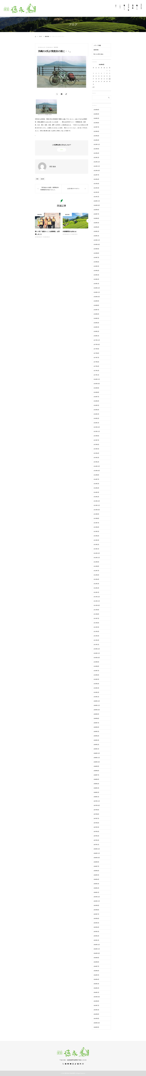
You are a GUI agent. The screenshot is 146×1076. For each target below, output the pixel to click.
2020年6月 (96, 218)
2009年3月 (96, 740)
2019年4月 (96, 270)
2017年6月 (96, 362)
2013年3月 (96, 540)
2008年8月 (96, 770)
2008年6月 (96, 779)
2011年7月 (96, 618)
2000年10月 (97, 1023)
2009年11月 (97, 705)
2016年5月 (96, 405)
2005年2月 (96, 936)
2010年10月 (97, 657)
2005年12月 (97, 896)
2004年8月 (96, 962)
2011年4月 (96, 631)
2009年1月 (96, 749)
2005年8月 (96, 909)
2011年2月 (96, 640)
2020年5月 (96, 222)
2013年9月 (96, 514)
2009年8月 (96, 718)
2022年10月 (97, 170)
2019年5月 (96, 266)
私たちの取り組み (98, 54)
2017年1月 (96, 375)
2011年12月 (97, 596)
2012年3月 (96, 583)
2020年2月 (96, 231)
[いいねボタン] (61, 150)
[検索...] (109, 97)
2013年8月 (96, 518)
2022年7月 (96, 175)
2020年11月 (97, 201)
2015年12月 (97, 427)
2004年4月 (96, 979)
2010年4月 (96, 683)
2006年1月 (96, 892)
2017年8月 (96, 353)
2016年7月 (96, 396)
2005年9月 (96, 905)
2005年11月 (97, 901)
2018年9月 (96, 301)
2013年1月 (96, 549)
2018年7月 (96, 309)
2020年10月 (97, 205)
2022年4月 (96, 179)
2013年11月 (97, 505)
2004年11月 (97, 949)
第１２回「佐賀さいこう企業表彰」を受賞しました (47, 233)
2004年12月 (97, 944)
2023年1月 (96, 157)
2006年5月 (96, 875)
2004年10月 (97, 953)
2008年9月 (96, 766)
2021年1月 (96, 196)
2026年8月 (96, 109)
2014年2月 (96, 496)
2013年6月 (96, 527)
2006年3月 (96, 883)
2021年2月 (96, 192)
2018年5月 (96, 318)
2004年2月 (96, 988)
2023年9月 (96, 148)
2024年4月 (96, 140)
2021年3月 (96, 188)
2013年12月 (97, 501)
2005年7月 (96, 914)
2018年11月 (97, 292)
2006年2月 (96, 888)
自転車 (42, 179)
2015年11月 (97, 431)
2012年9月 (96, 562)
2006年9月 (96, 862)
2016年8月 (96, 392)
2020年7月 (96, 214)
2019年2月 (96, 279)
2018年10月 (97, 296)
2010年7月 (96, 670)
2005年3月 (96, 931)
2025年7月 (96, 127)
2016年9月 (96, 388)
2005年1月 (96, 940)
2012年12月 (97, 553)
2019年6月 (96, 262)
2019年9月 (96, 248)
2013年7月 (96, 522)
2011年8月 (96, 614)
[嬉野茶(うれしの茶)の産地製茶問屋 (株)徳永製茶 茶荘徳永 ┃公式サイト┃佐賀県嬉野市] (20, 8)
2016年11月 (97, 379)
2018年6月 (96, 314)
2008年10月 (97, 762)
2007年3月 (96, 836)
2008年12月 (97, 753)
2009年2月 (96, 744)
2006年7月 (96, 866)
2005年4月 (96, 927)
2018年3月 (96, 327)
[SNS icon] (63, 1064)
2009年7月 (96, 722)
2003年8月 (96, 1001)
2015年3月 (96, 457)
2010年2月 (96, 692)
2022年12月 (97, 161)
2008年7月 (96, 775)
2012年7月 (96, 570)
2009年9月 (96, 714)
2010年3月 (96, 688)
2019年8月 (96, 253)
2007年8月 (96, 814)
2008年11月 (97, 757)
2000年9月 (96, 1027)
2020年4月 (96, 227)
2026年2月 (96, 118)
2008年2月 (96, 792)
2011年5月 (96, 627)
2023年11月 (97, 144)
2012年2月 (96, 588)
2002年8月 (96, 1014)
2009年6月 (96, 727)
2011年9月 (96, 609)
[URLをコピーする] (66, 94)
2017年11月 (97, 340)
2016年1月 (96, 422)
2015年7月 (96, 440)
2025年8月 (96, 122)
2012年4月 (96, 579)
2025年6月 (96, 131)
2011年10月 (97, 605)
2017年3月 (96, 370)
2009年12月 (97, 701)
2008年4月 (96, 783)
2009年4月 (96, 736)
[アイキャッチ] (47, 220)
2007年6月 (96, 822)
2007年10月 (97, 805)
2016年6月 (96, 401)
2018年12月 (97, 288)
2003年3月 (96, 1009)
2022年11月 (97, 166)
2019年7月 (96, 257)
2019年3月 (96, 275)
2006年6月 (96, 870)
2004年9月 (96, 957)
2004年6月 (96, 970)
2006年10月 (97, 857)
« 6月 (93, 87)
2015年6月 (96, 444)
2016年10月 (97, 383)
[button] (35, 221)
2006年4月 (96, 879)
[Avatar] (42, 166)
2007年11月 (97, 801)
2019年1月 (96, 283)
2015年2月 (96, 462)
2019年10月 (97, 244)
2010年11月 (97, 653)
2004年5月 (96, 975)
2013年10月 (97, 509)
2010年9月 (96, 662)
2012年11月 (97, 557)
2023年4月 (96, 153)
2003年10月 (97, 996)
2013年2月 (96, 544)
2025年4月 (96, 135)
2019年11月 (97, 240)
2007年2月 (96, 840)
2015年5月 (96, 449)
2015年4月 (96, 453)
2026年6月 (96, 114)
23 (109, 78)
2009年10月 (97, 709)
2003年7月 (96, 1005)
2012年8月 (96, 566)
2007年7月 (96, 818)
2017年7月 (96, 357)
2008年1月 (96, 796)
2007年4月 (96, 831)
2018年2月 (96, 331)
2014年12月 (97, 466)
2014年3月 (96, 492)
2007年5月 (96, 827)
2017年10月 (97, 344)
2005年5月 (96, 922)
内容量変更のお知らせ (69, 231)
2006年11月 (97, 853)
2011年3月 (96, 635)
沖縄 (37, 179)
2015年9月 (96, 435)
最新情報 (56, 47)
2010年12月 (97, 649)
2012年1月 (96, 592)
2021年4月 (96, 183)
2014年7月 (96, 479)
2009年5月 (96, 731)
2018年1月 (96, 335)
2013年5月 (96, 531)
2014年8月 (96, 475)
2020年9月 (96, 209)
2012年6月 (96, 575)
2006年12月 (97, 849)
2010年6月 (96, 675)
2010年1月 (96, 696)
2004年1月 (96, 992)
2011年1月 (96, 644)
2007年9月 (96, 809)
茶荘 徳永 (52, 166)
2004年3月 (96, 983)
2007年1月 (96, 844)
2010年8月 (96, 666)
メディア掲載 (97, 45)
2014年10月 (97, 470)
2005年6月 (96, 918)
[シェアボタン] (57, 94)
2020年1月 (96, 235)
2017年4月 (96, 366)
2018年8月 (96, 305)
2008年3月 (96, 788)
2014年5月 (96, 483)
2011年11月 (97, 601)
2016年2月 (96, 418)
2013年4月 (96, 535)
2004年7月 (96, 966)
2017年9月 (96, 348)
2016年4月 (96, 409)
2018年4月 (96, 322)
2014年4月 (96, 488)
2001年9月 (96, 1018)
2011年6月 (96, 622)
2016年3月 (96, 414)
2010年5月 (96, 679)
